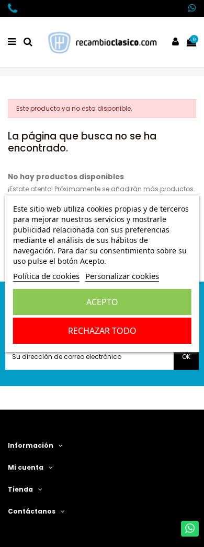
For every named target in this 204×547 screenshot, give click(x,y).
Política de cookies (46, 276)
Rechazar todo (102, 330)
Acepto (102, 302)
